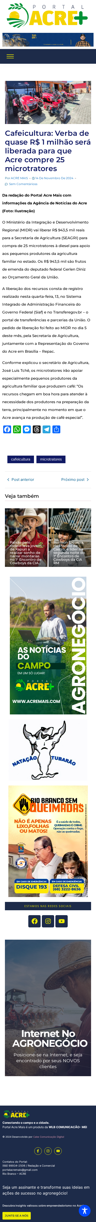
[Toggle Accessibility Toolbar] (84, 1210)
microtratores (51, 459)
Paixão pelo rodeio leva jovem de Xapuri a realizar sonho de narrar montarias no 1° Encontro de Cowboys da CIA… (26, 553)
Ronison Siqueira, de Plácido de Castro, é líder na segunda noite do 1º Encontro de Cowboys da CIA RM (69, 553)
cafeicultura (20, 459)
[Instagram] (48, 1151)
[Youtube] (61, 921)
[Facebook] (34, 921)
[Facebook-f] (38, 1151)
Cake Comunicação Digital (48, 1136)
